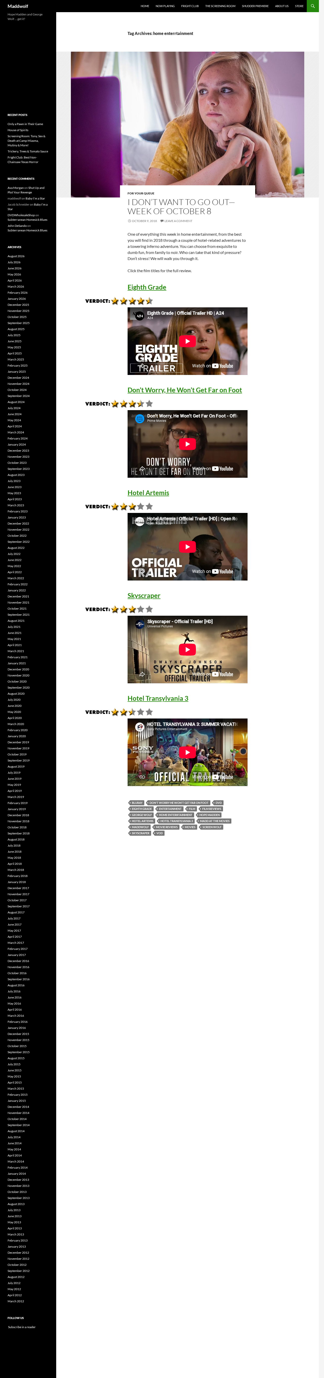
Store (299, 6)
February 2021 (18, 657)
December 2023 (18, 450)
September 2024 (19, 396)
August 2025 (16, 329)
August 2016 (16, 985)
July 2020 (14, 700)
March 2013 (16, 1234)
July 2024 (14, 408)
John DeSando (17, 226)
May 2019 (14, 785)
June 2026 (15, 268)
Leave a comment (178, 221)
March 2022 (16, 578)
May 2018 (14, 858)
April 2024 (15, 426)
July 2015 (14, 1064)
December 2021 (18, 596)
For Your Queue (141, 193)
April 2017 (15, 936)
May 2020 (14, 712)
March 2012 (16, 1301)
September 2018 (19, 833)
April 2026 (15, 280)
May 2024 (14, 420)
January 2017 (17, 955)
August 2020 (16, 693)
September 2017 (19, 906)
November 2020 (18, 675)
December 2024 (18, 378)
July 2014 (14, 1137)
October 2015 (17, 1046)
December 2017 (18, 888)
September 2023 (19, 469)
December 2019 (18, 742)
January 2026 (17, 299)
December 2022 (18, 523)
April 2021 (15, 645)
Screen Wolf (211, 827)
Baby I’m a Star (35, 198)
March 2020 (16, 724)
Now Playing (165, 6)
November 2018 (18, 821)
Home (145, 6)
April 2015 (15, 1082)
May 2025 (14, 347)
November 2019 (18, 748)
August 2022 (16, 548)
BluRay (137, 802)
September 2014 (19, 1125)
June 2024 (15, 414)
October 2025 (17, 317)
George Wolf (142, 814)
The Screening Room (220, 6)
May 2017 (14, 930)
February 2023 (18, 511)
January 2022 (17, 590)
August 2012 (16, 1277)
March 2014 (16, 1161)
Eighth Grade (147, 287)
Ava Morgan (16, 188)
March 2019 (16, 797)
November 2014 (18, 1113)
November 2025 (18, 311)
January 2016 (17, 1028)
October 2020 (17, 681)
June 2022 (15, 560)
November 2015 (18, 1040)
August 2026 (16, 256)
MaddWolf (140, 827)
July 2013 (14, 1210)
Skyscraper (144, 595)
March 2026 (16, 286)
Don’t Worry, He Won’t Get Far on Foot (185, 390)
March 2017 (16, 943)
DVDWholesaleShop (21, 215)
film (192, 808)
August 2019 (16, 766)
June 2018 (15, 851)
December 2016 (18, 961)
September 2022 (19, 542)
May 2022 (14, 566)
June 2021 (15, 633)
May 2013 (14, 1222)
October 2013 (17, 1192)
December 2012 (18, 1252)
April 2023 (15, 499)
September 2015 (19, 1052)
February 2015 (18, 1094)
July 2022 (14, 554)
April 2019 (15, 791)
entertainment (170, 808)
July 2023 (14, 481)
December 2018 (18, 815)
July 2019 (14, 772)
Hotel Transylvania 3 (158, 698)
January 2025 (17, 371)
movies (190, 827)
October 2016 (17, 973)
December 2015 (18, 1034)
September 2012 (19, 1271)
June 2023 (15, 487)
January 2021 (17, 663)
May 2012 (14, 1289)
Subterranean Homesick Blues (27, 220)
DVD (219, 802)
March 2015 (16, 1088)
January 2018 (17, 882)
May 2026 (14, 274)
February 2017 (18, 949)
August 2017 (16, 912)
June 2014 (15, 1143)
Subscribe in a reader (22, 1327)
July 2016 (14, 991)
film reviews (211, 808)
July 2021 (14, 627)
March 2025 (16, 359)
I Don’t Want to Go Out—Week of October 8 (181, 206)
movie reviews (167, 827)
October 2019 (17, 754)
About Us (282, 6)
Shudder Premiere (255, 6)
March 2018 (16, 870)
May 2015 (14, 1076)
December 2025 (18, 305)
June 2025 (15, 341)
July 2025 (14, 335)
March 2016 (16, 1015)
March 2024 (16, 432)
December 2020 (18, 669)
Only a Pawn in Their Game (25, 124)
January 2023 (17, 517)
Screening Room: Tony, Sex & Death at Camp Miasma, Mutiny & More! (26, 140)
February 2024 (18, 438)
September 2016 (19, 979)
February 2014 (18, 1167)
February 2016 (18, 1022)
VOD (159, 833)
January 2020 (17, 736)
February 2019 (18, 803)
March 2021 (16, 651)
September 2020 (19, 687)
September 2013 (19, 1198)
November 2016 (18, 967)
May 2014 (14, 1149)
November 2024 (18, 384)
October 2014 (17, 1119)
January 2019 (17, 809)
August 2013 (16, 1204)
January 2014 (17, 1173)
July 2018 (14, 845)
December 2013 (18, 1180)
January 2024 (17, 444)
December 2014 (18, 1107)
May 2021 (14, 639)
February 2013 (18, 1240)
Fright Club (190, 6)
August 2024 (16, 402)
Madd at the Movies (215, 821)
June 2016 (15, 997)
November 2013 (18, 1186)
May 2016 (14, 1003)
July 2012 (14, 1283)
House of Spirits (18, 130)
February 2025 (18, 365)
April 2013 (15, 1228)
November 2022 (18, 529)
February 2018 (18, 876)
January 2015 (17, 1101)
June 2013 (15, 1216)
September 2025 (19, 323)
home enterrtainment (175, 814)
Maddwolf (18, 6)
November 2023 (18, 456)
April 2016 (15, 1009)
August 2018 (16, 839)
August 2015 (16, 1058)
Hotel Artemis (148, 493)
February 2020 (18, 730)
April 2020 (15, 718)
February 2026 (18, 292)
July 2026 (14, 262)
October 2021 (17, 608)
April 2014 (15, 1155)
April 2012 (15, 1295)
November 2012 (18, 1259)
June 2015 (15, 1070)
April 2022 (15, 572)
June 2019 (15, 779)
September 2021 (19, 614)
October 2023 (17, 463)
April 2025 (15, 353)
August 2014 (16, 1131)
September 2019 (19, 760)
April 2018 (15, 864)
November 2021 (18, 602)
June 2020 (15, 706)
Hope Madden (209, 814)
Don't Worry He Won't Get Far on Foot (179, 802)
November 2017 (18, 894)
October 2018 (17, 827)
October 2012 (17, 1265)
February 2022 (18, 584)
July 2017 (14, 918)
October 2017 (17, 900)
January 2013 (17, 1246)
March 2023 (16, 505)
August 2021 (16, 621)
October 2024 (17, 390)
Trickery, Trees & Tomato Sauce (28, 151)
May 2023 (14, 493)
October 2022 (17, 535)
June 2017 (15, 924)
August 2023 (16, 475)
